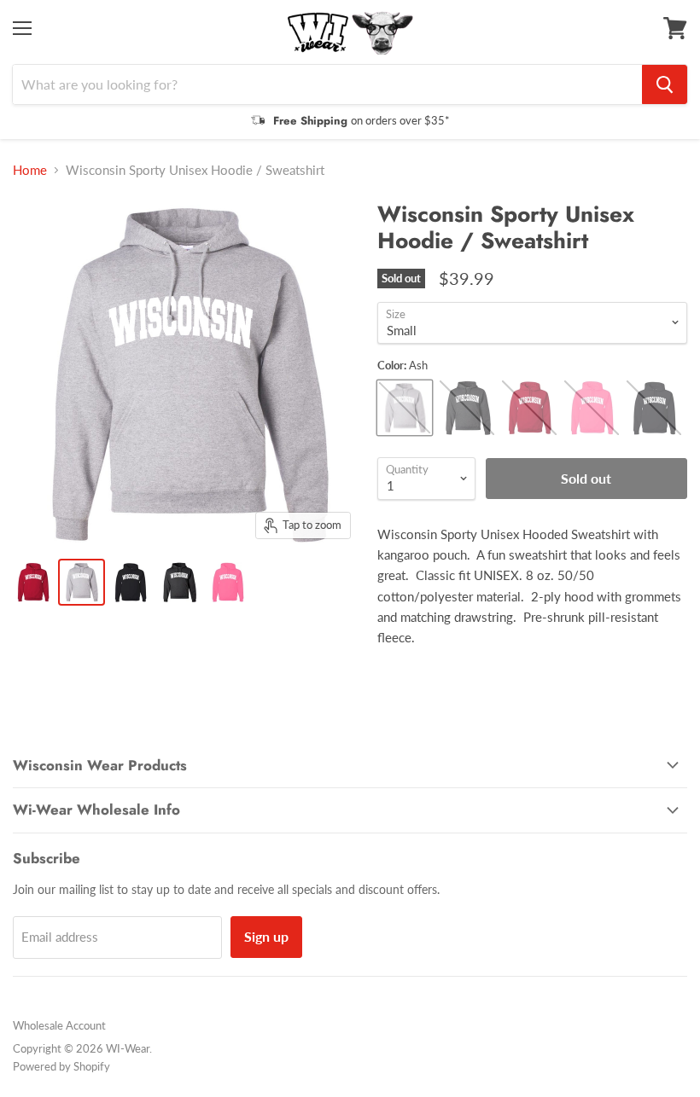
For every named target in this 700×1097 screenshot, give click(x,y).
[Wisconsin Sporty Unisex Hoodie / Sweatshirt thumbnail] (33, 582)
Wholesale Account (59, 1025)
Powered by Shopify (61, 1066)
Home (30, 170)
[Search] (664, 84)
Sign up (266, 936)
